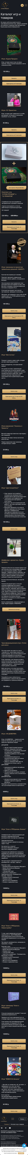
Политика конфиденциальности (8, 1141)
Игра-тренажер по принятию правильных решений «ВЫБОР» (13, 268)
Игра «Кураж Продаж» (9, 59)
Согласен (21, 1153)
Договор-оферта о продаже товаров (9, 1146)
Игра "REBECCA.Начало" (10, 1079)
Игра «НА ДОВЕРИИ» (9, 734)
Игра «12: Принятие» (9, 110)
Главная (6, 1124)
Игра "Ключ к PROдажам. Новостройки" (10, 927)
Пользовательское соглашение (8, 1143)
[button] (14, 78)
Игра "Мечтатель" (8, 355)
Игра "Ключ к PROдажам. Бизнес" (13, 829)
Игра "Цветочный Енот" (10, 488)
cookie (17, 1150)
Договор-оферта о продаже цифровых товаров (12, 1145)
